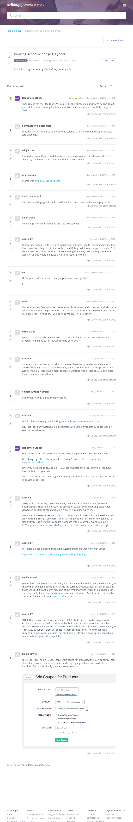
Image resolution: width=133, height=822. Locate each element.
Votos (113, 86)
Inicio (9, 814)
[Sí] (10, 54)
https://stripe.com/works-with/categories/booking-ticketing (54, 554)
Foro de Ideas (14, 30)
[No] (10, 62)
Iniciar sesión (14, 764)
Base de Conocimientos (113, 816)
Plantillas (11, 818)
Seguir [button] (106, 60)
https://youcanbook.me (47, 180)
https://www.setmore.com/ (84, 421)
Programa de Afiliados (72, 816)
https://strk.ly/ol (37, 462)
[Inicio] (15, 5)
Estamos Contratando (92, 816)
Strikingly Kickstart (35, 814)
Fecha (103, 86)
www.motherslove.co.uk (66, 596)
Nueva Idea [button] (116, 40)
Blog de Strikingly (56, 814)
